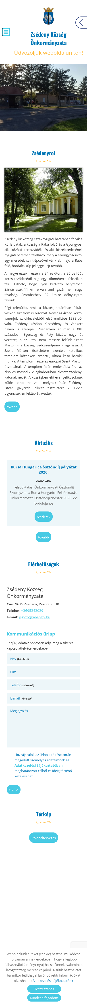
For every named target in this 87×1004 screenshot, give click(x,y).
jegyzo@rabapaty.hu (34, 617)
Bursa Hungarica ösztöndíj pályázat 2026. (44, 469)
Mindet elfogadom (44, 998)
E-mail (21, 698)
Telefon (22, 685)
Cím (13, 672)
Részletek (43, 517)
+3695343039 (32, 610)
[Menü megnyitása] (6, 32)
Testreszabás (44, 989)
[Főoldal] (48, 16)
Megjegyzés (19, 710)
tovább (12, 407)
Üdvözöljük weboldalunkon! (48, 43)
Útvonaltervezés (43, 838)
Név (19, 658)
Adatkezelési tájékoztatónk (53, 980)
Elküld (13, 790)
